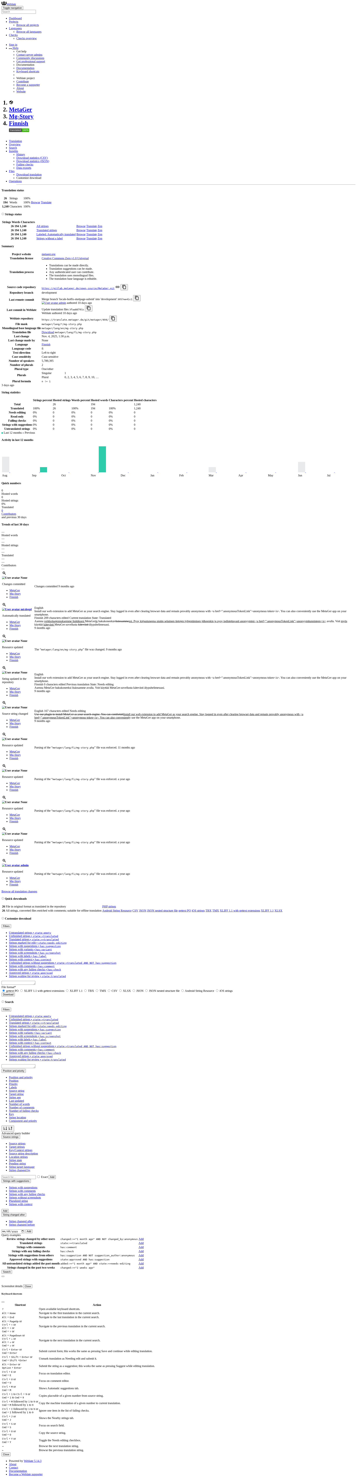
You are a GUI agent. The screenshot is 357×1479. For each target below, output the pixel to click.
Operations (15, 181)
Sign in (13, 44)
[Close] (2, 1276)
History (20, 154)
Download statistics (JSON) (32, 161)
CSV (135, 910)
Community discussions (30, 58)
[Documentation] (2, 214)
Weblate (11, 4)
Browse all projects (27, 25)
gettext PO (184, 910)
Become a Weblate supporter (26, 1474)
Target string (16, 1094)
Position (13, 1080)
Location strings (18, 1156)
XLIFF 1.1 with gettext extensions (240, 910)
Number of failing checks (24, 1110)
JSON (142, 910)
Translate (46, 202)
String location (17, 1117)
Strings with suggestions (23, 1187)
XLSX (278, 910)
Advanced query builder (15, 1133)
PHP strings (109, 906)
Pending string (17, 1163)
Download (48, 332)
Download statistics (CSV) (32, 157)
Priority (13, 1084)
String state (15, 1160)
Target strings (17, 1146)
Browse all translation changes (19, 891)
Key (11, 1114)
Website (21, 91)
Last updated (16, 1100)
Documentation (25, 68)
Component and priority (23, 1120)
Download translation (29, 174)
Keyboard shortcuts (27, 71)
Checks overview (26, 38)
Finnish (18, 123)
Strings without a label (49, 238)
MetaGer (20, 109)
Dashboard (15, 18)
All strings (42, 226)
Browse (35, 202)
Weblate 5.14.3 (32, 1460)
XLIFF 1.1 (267, 910)
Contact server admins (29, 54)
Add (52, 1177)
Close (28, 1286)
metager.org (48, 254)
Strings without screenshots (25, 1197)
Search (13, 147)
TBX (208, 910)
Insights (13, 151)
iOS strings (198, 910)
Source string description (23, 1153)
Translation (15, 141)
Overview (15, 144)
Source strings (17, 1143)
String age (15, 1097)
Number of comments (21, 1107)
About (20, 88)
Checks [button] (13, 35)
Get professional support (30, 61)
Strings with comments (22, 1190)
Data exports (23, 167)
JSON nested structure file (162, 910)
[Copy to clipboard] (124, 287)
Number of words (19, 1104)
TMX (215, 910)
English (38, 607)
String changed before (22, 1224)
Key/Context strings (20, 1150)
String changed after (21, 1221)
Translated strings (46, 230)
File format (8, 987)
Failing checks (24, 164)
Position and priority (21, 1077)
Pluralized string (18, 1200)
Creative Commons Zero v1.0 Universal (65, 258)
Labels (13, 1087)
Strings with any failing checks (27, 1194)
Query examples (11, 1235)
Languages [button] (15, 28)
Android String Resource (117, 910)
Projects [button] (13, 21)
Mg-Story (21, 116)
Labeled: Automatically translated (56, 234)
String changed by (19, 1170)
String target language (22, 1166)
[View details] (4, 574)
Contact (13, 1467)
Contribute (22, 81)
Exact (44, 1176)
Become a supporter (28, 84)
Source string (16, 1090)
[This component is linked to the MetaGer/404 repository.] (117, 288)
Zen (100, 226)
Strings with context (20, 1204)
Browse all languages (28, 31)
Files (12, 171)
